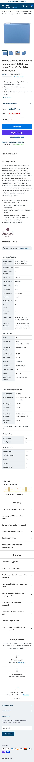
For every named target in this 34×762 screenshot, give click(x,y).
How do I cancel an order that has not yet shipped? (14, 628)
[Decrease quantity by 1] (11, 120)
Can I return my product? (11, 562)
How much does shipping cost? (13, 509)
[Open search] (23, 6)
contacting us (21, 662)
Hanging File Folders (16, 14)
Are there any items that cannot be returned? (14, 576)
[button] (30, 6)
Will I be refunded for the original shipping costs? (13, 594)
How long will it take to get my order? (13, 517)
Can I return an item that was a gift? (13, 613)
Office (9, 11)
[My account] (27, 6)
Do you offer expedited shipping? (14, 525)
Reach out (26, 695)
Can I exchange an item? (11, 621)
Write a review (20, 76)
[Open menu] (3, 6)
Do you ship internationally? (12, 531)
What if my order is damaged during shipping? (12, 546)
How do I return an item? (11, 568)
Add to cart (17, 126)
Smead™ (4, 74)
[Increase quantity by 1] (23, 120)
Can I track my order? (9, 538)
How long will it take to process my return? (14, 585)
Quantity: (5, 119)
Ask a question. (24, 248)
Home (3, 11)
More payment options (17, 137)
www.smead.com (21, 347)
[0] (30, 6)
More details (7, 97)
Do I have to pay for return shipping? (11, 603)
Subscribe (8, 734)
